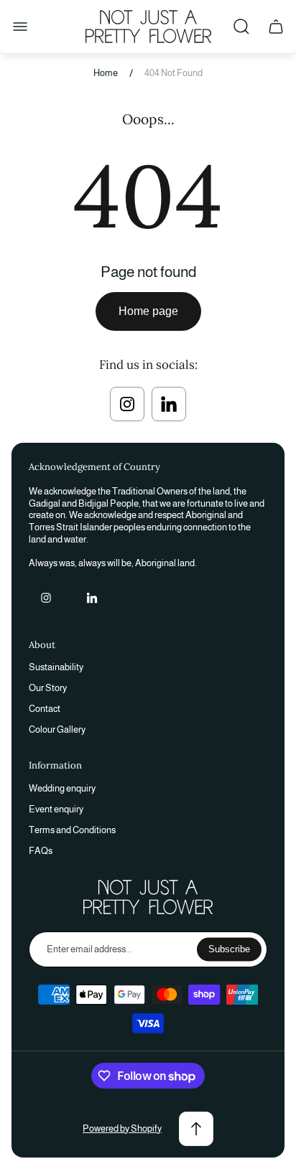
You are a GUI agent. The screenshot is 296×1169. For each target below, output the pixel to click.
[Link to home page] (148, 897)
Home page (148, 311)
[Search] (241, 26)
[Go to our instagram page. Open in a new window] (127, 404)
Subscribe (229, 949)
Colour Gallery (57, 729)
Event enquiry (56, 809)
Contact (44, 708)
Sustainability (56, 667)
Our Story (48, 687)
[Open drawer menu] (20, 26)
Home (105, 72)
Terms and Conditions (72, 830)
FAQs (40, 850)
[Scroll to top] (196, 1129)
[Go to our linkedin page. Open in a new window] (169, 404)
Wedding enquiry (62, 788)
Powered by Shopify (122, 1128)
